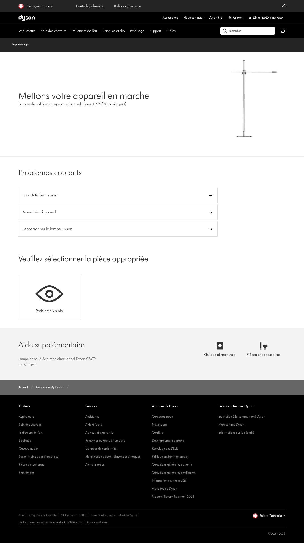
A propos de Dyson (164, 489)
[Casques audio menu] (127, 31)
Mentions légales (128, 515)
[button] (269, 516)
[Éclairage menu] (146, 31)
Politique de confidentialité (42, 515)
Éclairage (137, 31)
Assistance (92, 417)
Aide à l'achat (94, 425)
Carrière (157, 433)
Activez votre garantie (99, 433)
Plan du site (26, 473)
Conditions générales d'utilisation (174, 473)
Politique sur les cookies (73, 515)
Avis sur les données (97, 522)
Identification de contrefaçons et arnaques (112, 457)
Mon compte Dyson (231, 425)
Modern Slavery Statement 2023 (173, 497)
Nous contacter (193, 18)
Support (155, 31)
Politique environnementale (170, 457)
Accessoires (170, 18)
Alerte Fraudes (95, 465)
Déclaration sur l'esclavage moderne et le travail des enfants (51, 522)
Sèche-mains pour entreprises (38, 457)
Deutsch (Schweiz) (89, 6)
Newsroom (235, 18)
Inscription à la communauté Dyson (242, 417)
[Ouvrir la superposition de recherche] (247, 31)
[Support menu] (163, 31)
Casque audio (28, 449)
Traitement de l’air (84, 31)
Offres (171, 31)
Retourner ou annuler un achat (105, 441)
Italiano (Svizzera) (127, 6)
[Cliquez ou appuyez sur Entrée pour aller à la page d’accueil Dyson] (26, 18)
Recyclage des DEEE (165, 449)
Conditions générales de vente (172, 465)
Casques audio (114, 31)
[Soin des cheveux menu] (68, 31)
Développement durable (168, 441)
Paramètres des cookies (102, 515)
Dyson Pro (215, 18)
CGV (21, 515)
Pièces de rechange (31, 465)
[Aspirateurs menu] (37, 31)
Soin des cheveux (53, 31)
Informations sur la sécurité (236, 433)
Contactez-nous (162, 417)
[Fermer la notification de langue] (284, 6)
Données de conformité (100, 449)
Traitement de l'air (30, 433)
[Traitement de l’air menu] (99, 31)
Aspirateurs (27, 31)
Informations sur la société (169, 481)
